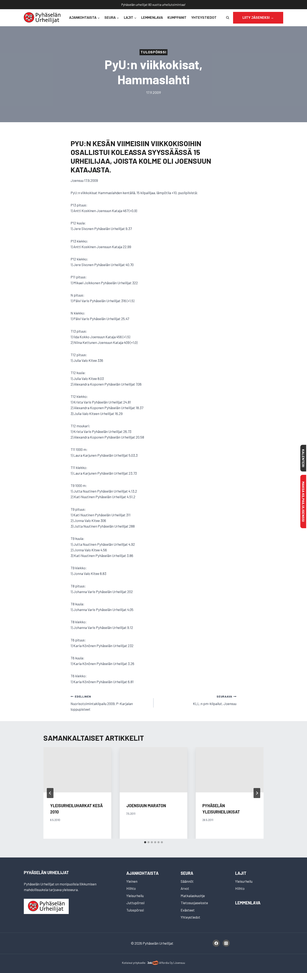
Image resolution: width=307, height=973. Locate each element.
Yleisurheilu (135, 896)
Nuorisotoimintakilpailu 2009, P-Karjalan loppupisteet (102, 703)
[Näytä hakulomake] (227, 17)
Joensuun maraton (146, 805)
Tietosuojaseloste (194, 903)
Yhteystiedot (204, 18)
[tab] (145, 842)
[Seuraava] (257, 793)
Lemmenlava (152, 18)
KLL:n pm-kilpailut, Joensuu (214, 700)
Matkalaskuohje (193, 896)
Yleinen (131, 881)
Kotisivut (127, 962)
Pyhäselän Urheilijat (46, 872)
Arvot (185, 888)
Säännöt (187, 881)
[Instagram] (226, 943)
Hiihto (131, 888)
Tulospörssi (153, 52)
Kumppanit (176, 18)
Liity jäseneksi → (258, 18)
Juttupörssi (135, 903)
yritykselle (139, 962)
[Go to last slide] (50, 793)
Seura (187, 873)
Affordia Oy (166, 962)
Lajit (240, 873)
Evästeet (188, 910)
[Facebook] (216, 943)
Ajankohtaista (142, 873)
